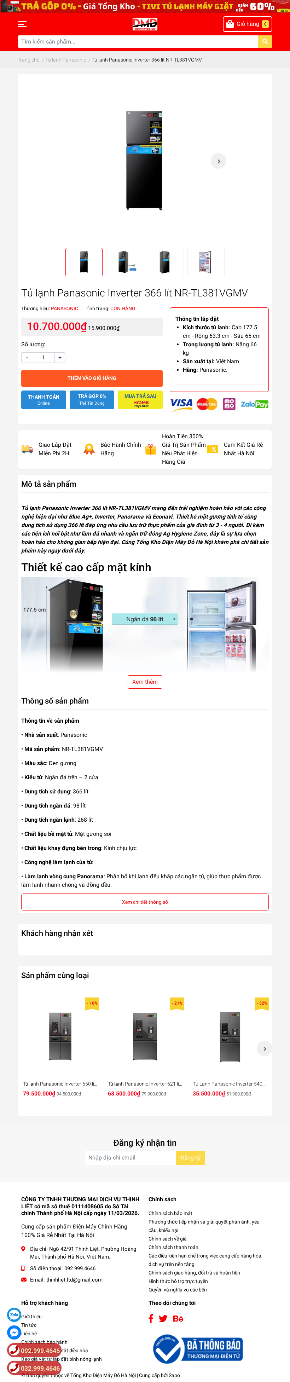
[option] (145, 161)
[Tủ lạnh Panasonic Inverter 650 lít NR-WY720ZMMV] (60, 1036)
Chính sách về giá (168, 1239)
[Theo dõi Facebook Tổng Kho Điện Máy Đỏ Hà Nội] (151, 1319)
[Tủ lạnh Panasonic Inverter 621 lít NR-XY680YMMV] (145, 1036)
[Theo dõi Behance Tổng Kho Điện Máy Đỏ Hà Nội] (178, 1319)
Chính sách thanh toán (173, 1247)
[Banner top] (145, 5)
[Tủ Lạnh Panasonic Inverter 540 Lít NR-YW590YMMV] (230, 1036)
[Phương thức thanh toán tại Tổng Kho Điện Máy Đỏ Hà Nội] (219, 404)
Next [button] (218, 161)
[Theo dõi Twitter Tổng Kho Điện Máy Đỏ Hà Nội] (163, 1319)
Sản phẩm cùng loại (55, 975)
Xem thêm (145, 681)
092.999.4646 (79, 1268)
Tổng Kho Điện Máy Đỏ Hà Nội (103, 1375)
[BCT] (197, 1348)
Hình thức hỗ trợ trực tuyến (178, 1281)
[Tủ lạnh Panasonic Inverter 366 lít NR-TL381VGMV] (145, 161)
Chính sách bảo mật (170, 1213)
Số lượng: (33, 344)
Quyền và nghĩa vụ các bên (178, 1290)
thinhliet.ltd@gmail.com (74, 1280)
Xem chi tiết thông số (145, 902)
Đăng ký (190, 1157)
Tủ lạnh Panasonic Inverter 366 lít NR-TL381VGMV (85, 508)
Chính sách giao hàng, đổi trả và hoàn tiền (194, 1273)
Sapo (174, 1375)
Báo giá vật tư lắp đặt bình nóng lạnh (61, 1359)
